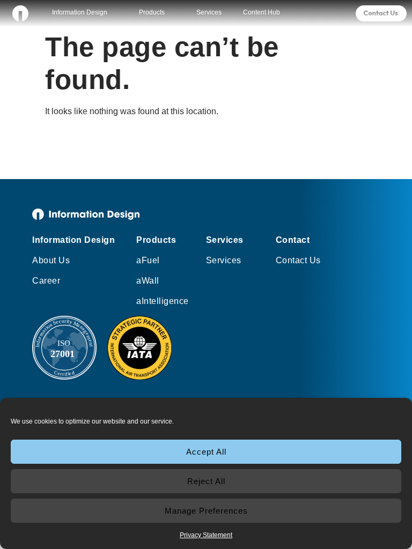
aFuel (148, 260)
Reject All (206, 481)
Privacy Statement (206, 535)
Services (209, 12)
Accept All (206, 451)
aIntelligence (162, 301)
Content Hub (261, 12)
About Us (51, 260)
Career (46, 280)
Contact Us (298, 260)
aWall (147, 280)
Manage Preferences (206, 510)
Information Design (79, 12)
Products (152, 12)
